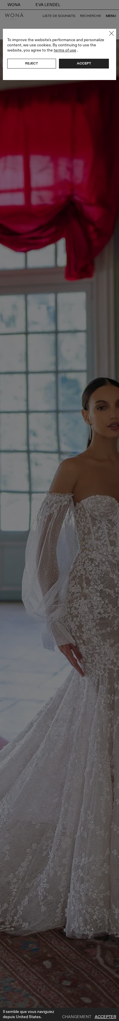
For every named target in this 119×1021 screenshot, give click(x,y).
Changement (76, 1017)
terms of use (65, 50)
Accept (84, 63)
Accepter (105, 1017)
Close (111, 33)
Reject (31, 63)
